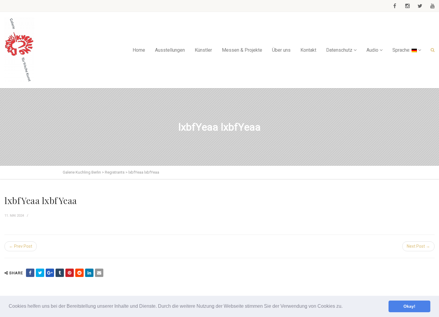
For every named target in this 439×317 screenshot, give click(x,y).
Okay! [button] (409, 306)
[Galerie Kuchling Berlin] (19, 50)
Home (139, 50)
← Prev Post (20, 246)
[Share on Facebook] (30, 273)
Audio (372, 50)
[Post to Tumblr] (60, 273)
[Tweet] (40, 273)
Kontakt (308, 50)
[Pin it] (69, 273)
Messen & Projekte (242, 50)
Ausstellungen (170, 50)
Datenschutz (339, 50)
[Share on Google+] (50, 273)
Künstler (203, 50)
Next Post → (418, 246)
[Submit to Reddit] (79, 273)
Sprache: (402, 50)
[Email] (99, 273)
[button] (345, 307)
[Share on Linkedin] (89, 273)
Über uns (281, 50)
